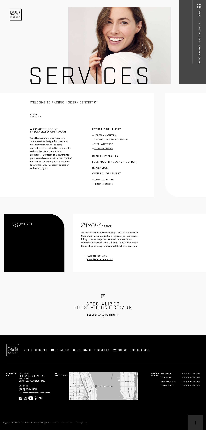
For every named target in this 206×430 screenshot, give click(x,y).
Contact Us (101, 350)
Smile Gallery (60, 350)
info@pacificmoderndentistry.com (34, 392)
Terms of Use (66, 422)
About (28, 350)
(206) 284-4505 (110, 242)
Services (41, 350)
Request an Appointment (103, 315)
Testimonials (82, 350)
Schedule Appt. (140, 350)
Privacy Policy (81, 422)
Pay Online (120, 350)
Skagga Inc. (107, 422)
